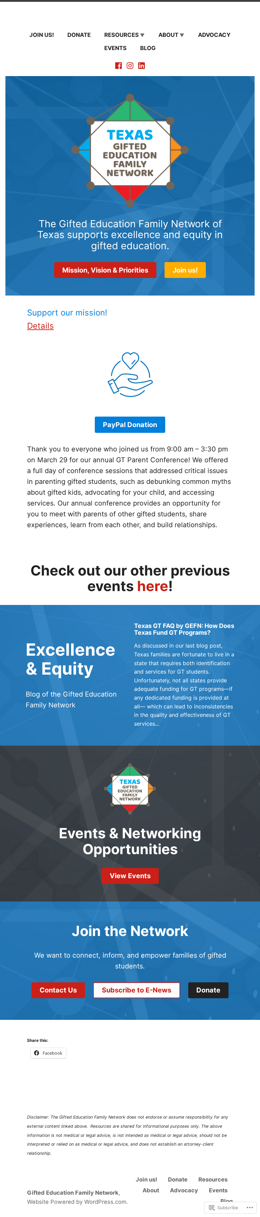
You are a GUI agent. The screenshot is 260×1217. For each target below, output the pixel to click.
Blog (148, 48)
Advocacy (214, 34)
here (152, 586)
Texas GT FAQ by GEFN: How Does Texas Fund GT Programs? (184, 629)
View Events (130, 876)
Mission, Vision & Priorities (105, 270)
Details (40, 326)
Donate (79, 34)
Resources (121, 34)
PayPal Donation (130, 425)
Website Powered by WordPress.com (76, 1201)
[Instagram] (130, 65)
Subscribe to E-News (136, 990)
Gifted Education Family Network (72, 1192)
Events (115, 48)
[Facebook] (119, 65)
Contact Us (58, 990)
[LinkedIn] (141, 65)
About (168, 34)
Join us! (41, 34)
